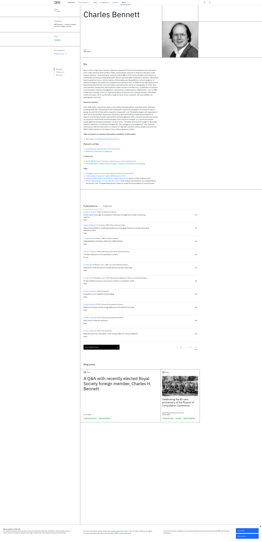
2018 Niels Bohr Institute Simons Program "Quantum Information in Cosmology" (116, 164)
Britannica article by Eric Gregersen (99, 151)
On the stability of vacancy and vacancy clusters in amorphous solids (109, 281)
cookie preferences (117, 531)
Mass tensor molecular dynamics (96, 320)
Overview (59, 69)
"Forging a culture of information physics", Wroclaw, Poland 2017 (110, 173)
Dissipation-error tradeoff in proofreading (99, 294)
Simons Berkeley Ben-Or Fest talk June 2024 (102, 181)
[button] (260, 526)
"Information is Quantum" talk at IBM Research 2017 (105, 176)
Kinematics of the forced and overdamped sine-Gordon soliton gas (108, 268)
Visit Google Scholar (91, 347)
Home (56, 9)
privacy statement (125, 533)
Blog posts (59, 75)
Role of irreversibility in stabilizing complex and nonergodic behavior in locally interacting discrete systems (116, 229)
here (169, 533)
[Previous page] (177, 347)
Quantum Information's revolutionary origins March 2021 (107, 178)
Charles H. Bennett (90, 212)
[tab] (92, 206)
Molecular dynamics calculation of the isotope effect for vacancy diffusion (111, 334)
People (57, 11)
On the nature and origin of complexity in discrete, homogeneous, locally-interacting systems (114, 216)
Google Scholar (59, 54)
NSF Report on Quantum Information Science (102, 139)
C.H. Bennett (88, 238)
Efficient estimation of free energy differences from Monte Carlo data (109, 307)
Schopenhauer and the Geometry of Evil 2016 (103, 149)
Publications (60, 72)
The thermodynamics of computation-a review (101, 254)
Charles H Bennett (90, 304)
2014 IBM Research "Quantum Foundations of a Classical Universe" (111, 161)
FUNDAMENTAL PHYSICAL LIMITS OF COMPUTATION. (103, 241)
